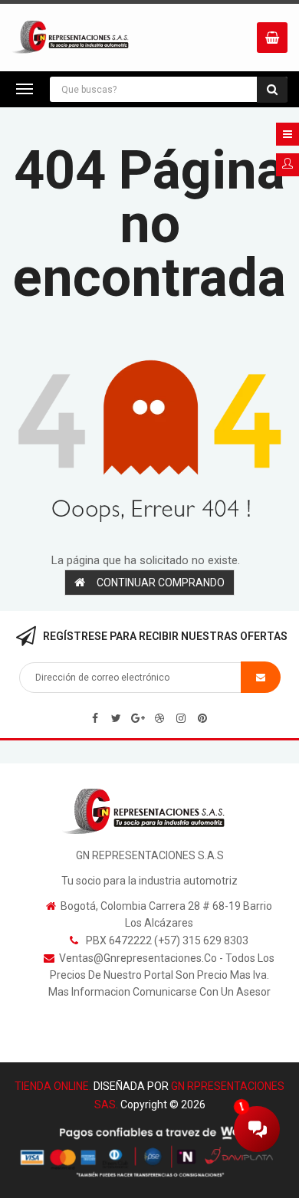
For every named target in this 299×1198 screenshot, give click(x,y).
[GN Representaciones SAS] (150, 811)
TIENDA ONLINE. (53, 1086)
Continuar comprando (161, 582)
